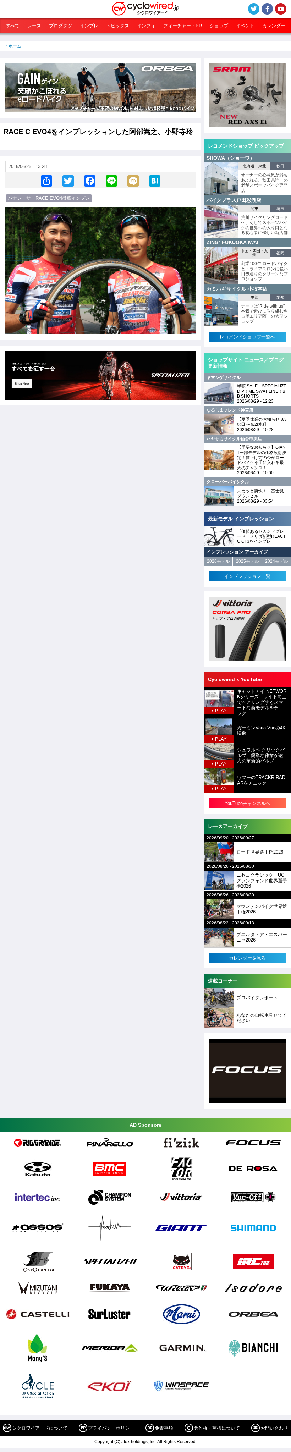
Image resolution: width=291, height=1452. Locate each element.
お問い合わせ (274, 1428)
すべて (13, 25)
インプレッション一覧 (247, 576)
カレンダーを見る (247, 958)
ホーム (15, 46)
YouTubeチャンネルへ (247, 803)
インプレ (89, 25)
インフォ (146, 25)
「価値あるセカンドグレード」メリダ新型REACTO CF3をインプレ (261, 536)
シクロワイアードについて (39, 1428)
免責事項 (164, 1428)
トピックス (117, 25)
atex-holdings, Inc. (139, 1441)
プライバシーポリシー (111, 1428)
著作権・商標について (217, 1428)
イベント (245, 25)
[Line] (111, 180)
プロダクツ (60, 25)
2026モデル (218, 561)
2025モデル (247, 561)
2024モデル (276, 561)
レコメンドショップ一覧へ (247, 336)
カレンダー (273, 25)
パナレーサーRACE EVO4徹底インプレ (49, 198)
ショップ (219, 25)
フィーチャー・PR (182, 25)
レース (34, 25)
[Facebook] (90, 180)
